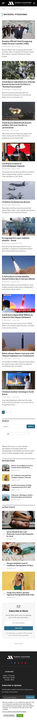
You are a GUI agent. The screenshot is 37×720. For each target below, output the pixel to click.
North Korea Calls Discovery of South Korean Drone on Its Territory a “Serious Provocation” (18, 84)
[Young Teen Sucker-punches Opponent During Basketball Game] (18, 581)
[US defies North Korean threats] (18, 190)
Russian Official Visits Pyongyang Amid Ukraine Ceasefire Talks (17, 42)
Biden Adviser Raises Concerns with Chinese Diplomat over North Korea (18, 354)
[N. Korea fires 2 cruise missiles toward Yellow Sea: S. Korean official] (18, 265)
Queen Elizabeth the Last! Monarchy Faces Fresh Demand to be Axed (20, 534)
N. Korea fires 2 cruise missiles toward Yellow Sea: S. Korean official (18, 277)
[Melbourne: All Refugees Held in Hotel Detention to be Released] (5, 497)
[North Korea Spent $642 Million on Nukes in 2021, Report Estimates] (18, 303)
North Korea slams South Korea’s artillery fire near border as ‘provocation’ (16, 125)
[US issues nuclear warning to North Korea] (18, 380)
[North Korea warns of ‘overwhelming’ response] (18, 152)
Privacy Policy (17, 635)
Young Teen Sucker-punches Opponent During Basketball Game (20, 594)
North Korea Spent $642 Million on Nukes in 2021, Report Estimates (17, 316)
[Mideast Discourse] (19, 3)
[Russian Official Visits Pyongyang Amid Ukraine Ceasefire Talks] (18, 29)
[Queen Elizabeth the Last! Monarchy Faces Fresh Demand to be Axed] (18, 520)
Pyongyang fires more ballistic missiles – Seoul (16, 239)
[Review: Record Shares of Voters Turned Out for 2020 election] (5, 467)
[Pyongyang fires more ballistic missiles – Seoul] (18, 226)
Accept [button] (20, 715)
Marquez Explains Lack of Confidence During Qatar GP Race (20, 564)
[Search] (34, 3)
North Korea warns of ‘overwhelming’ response (13, 164)
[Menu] (3, 3)
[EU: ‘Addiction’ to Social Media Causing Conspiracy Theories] (5, 477)
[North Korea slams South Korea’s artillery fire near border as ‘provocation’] (18, 111)
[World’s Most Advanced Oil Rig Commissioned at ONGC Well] (5, 487)
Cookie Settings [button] (9, 715)
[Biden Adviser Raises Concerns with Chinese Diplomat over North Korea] (18, 341)
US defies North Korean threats (16, 202)
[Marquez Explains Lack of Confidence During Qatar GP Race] (18, 551)
